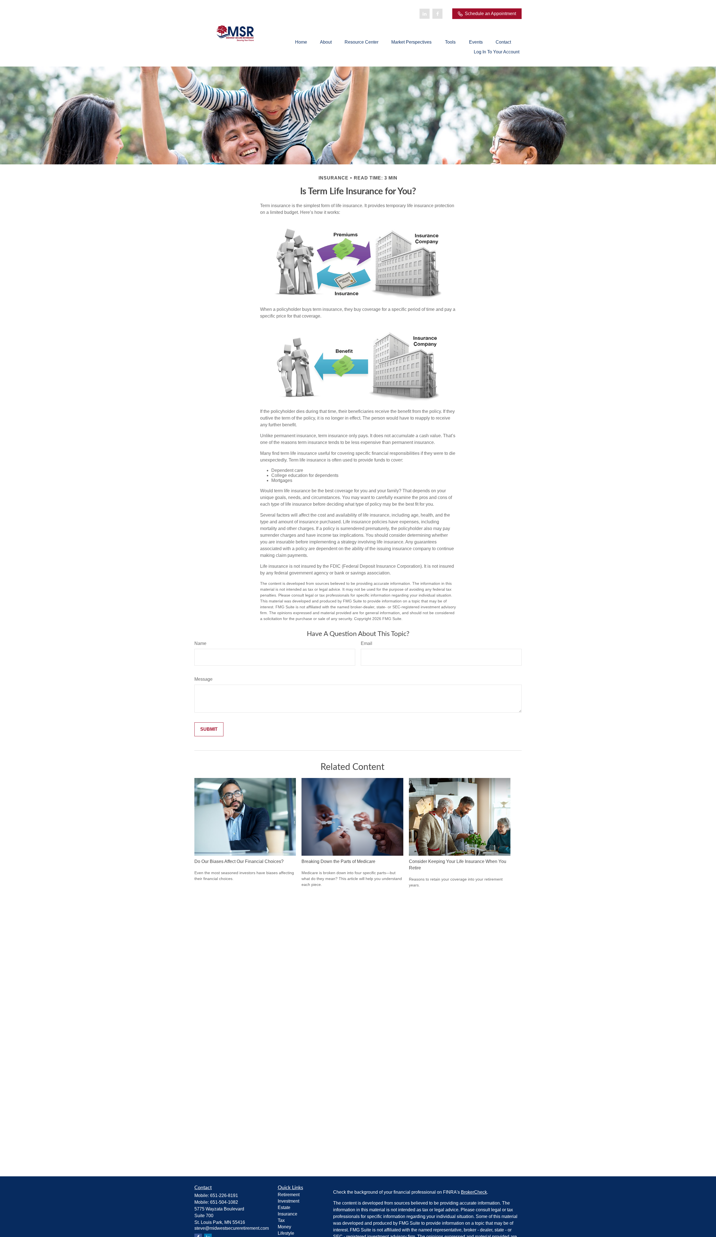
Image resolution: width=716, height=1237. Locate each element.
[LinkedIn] (425, 14)
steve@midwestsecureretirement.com (231, 1228)
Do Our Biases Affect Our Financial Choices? (239, 861)
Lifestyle (286, 1233)
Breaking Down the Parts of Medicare (338, 861)
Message (203, 679)
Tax (281, 1220)
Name (200, 643)
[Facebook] (437, 14)
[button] (301, 42)
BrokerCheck (474, 1192)
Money (284, 1226)
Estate (284, 1207)
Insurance (287, 1214)
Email (366, 643)
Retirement (289, 1194)
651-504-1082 (224, 1202)
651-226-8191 (224, 1195)
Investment (288, 1201)
